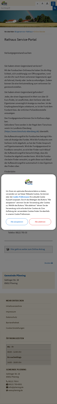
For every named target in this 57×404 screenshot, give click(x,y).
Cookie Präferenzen (21, 196)
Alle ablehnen (40, 221)
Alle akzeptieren (17, 221)
